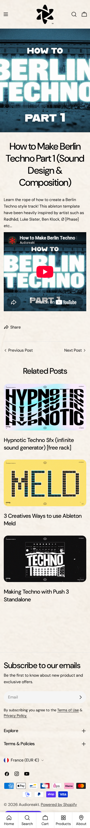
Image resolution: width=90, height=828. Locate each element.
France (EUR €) (25, 760)
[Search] (74, 14)
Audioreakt (29, 804)
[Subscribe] (80, 697)
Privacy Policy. (15, 715)
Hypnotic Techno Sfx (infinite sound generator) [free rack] (39, 443)
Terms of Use (68, 710)
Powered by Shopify (59, 804)
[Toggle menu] (6, 14)
